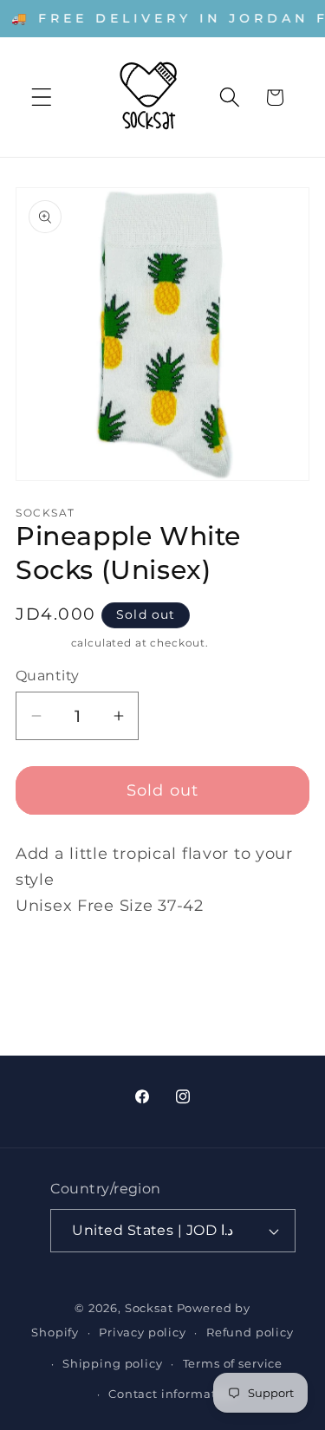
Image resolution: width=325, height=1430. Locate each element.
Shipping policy (112, 1363)
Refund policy (250, 1332)
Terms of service (233, 1363)
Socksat (149, 1308)
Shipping (42, 642)
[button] (42, 97)
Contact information (172, 1394)
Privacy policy (142, 1332)
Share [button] (55, 966)
